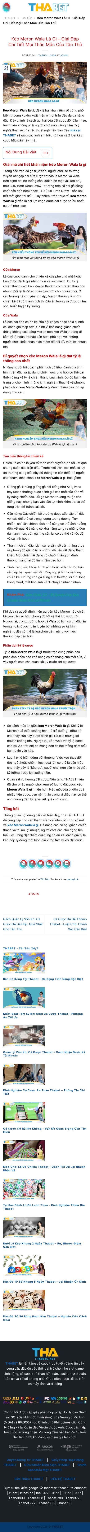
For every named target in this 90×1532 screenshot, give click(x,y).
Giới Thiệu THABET (28, 1479)
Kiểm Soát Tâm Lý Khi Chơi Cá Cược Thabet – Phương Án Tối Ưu (43, 1015)
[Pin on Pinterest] (58, 864)
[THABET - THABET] (48, 7)
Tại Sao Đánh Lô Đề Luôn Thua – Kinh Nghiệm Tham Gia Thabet (44, 1207)
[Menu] (6, 7)
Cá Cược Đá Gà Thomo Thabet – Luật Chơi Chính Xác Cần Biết (68, 924)
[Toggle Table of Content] (43, 153)
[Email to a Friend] (49, 864)
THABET (9, 18)
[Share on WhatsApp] (24, 864)
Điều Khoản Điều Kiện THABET (47, 1465)
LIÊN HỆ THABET (63, 1479)
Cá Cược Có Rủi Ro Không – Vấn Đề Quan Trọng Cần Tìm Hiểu (45, 1130)
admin (64, 55)
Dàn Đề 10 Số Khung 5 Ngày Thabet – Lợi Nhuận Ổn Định (44, 1281)
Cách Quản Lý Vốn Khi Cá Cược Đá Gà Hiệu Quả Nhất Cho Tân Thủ (23, 924)
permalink (72, 879)
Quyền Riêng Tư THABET (25, 1460)
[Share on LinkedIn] (67, 864)
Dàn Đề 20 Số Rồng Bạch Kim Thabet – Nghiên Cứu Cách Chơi (45, 1318)
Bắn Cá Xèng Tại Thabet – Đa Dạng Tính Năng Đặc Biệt (43, 979)
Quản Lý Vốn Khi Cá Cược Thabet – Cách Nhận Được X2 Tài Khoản (44, 1054)
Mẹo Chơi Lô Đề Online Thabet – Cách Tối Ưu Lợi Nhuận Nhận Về (44, 1168)
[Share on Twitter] (41, 864)
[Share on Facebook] (32, 864)
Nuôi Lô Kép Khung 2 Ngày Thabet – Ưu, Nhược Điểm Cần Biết (42, 1245)
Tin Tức (26, 18)
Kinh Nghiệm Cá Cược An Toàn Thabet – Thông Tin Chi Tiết (44, 1092)
